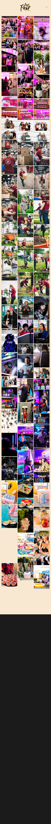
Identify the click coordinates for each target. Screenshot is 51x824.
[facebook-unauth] (9, 754)
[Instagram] (6, 754)
